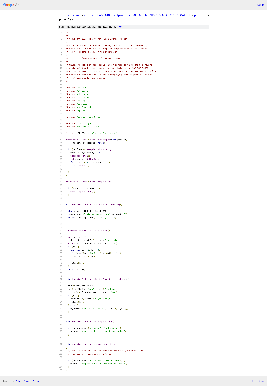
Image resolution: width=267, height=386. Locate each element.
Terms (35, 381)
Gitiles (19, 381)
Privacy (27, 381)
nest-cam (90, 15)
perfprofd (119, 15)
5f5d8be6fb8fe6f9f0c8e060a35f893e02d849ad (158, 15)
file (121, 26)
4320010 (104, 15)
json (261, 381)
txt (254, 381)
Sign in (260, 4)
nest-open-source (69, 15)
